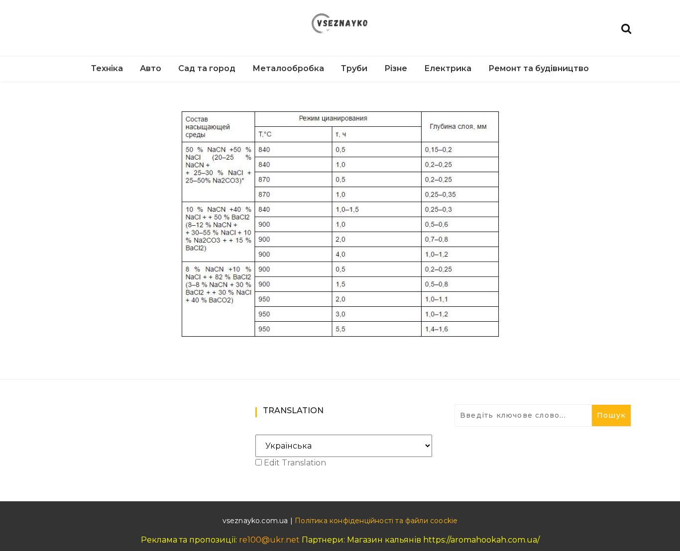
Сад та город (206, 68)
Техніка (107, 68)
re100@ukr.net (269, 540)
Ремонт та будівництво (538, 68)
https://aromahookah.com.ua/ (481, 540)
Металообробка (288, 68)
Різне (395, 68)
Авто (150, 68)
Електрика (447, 68)
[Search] (626, 27)
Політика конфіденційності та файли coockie (376, 520)
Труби (354, 68)
